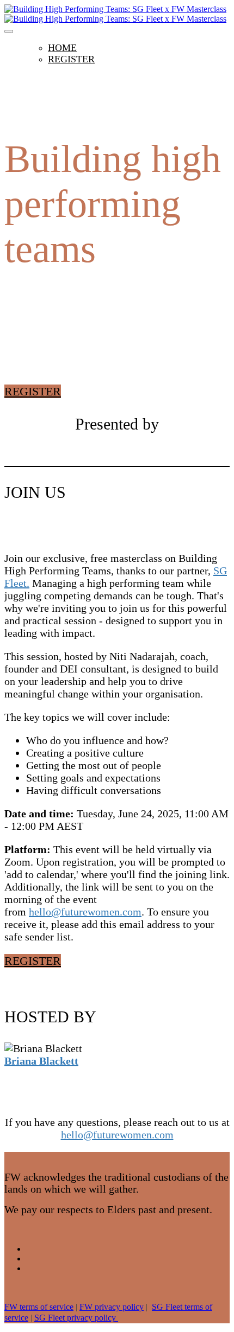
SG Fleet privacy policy (76, 1317)
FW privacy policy (111, 1306)
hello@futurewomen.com (85, 912)
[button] (32, 391)
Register (71, 59)
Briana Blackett (41, 1061)
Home (62, 47)
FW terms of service (38, 1306)
